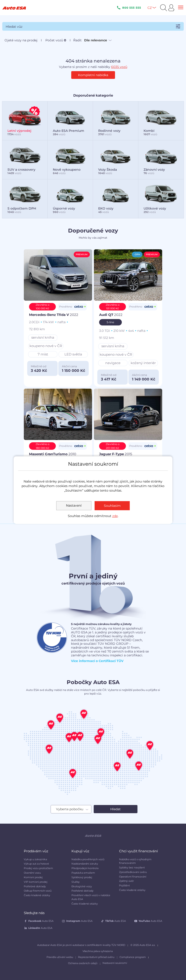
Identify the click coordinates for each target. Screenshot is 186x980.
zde (115, 516)
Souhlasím (112, 506)
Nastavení (74, 505)
